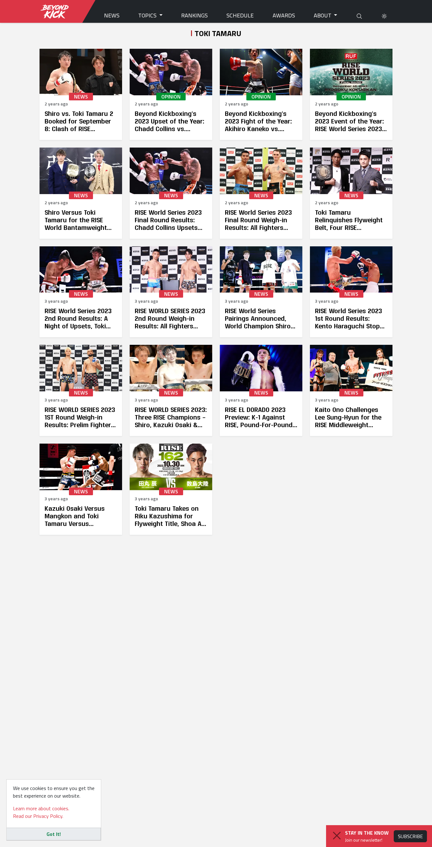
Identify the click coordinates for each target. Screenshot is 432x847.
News (112, 15)
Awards (284, 15)
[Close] (337, 835)
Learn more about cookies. (41, 808)
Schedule (240, 15)
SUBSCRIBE (410, 836)
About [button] (323, 15)
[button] (384, 15)
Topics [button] (148, 15)
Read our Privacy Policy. (38, 816)
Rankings (194, 15)
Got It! (53, 834)
